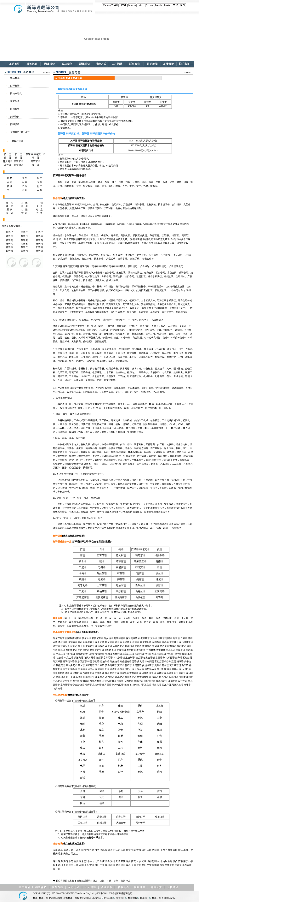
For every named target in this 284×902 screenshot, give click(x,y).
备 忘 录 (177, 254)
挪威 (116, 622)
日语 (101, 549)
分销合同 (106, 276)
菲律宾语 (140, 567)
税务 (86, 497)
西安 (133, 861)
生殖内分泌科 (141, 448)
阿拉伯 (124, 622)
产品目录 (62, 258)
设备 (101, 747)
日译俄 (9, 250)
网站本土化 (155, 408)
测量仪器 (73, 424)
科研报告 (105, 254)
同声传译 (140, 822)
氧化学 (98, 460)
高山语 (81, 642)
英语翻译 (86, 898)
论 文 (24, 189)
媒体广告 (69, 333)
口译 (120, 771)
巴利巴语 (148, 657)
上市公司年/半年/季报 (180, 290)
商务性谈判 (63, 216)
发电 (140, 428)
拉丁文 (94, 626)
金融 (171, 333)
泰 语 (35, 165)
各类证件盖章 (74, 391)
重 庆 (9, 209)
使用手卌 (66, 404)
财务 (79, 497)
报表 (140, 797)
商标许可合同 (76, 484)
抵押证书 (131, 487)
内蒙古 (66, 853)
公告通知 (144, 266)
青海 (138, 849)
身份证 (114, 235)
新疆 (170, 849)
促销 (99, 524)
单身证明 (154, 235)
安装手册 (134, 258)
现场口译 (159, 816)
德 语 (7, 157)
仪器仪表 (122, 357)
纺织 (111, 360)
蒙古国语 (157, 657)
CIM (180, 424)
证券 (62, 300)
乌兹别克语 (125, 661)
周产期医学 (156, 448)
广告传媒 (125, 337)
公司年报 (180, 312)
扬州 (123, 865)
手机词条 (106, 428)
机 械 (9, 186)
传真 (158, 330)
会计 (72, 497)
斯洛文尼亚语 (97, 650)
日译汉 (39, 232)
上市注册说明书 (177, 308)
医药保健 (97, 353)
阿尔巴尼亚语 (60, 638)
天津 (164, 849)
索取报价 (15, 101)
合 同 (9, 182)
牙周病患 (62, 460)
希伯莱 (147, 622)
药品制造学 (110, 460)
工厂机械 (104, 420)
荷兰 (158, 618)
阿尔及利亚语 (74, 638)
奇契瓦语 (137, 665)
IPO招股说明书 (155, 286)
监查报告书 (181, 504)
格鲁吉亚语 (91, 642)
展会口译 (101, 816)
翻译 (71, 524)
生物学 (88, 460)
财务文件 (57, 286)
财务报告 (85, 286)
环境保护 (155, 353)
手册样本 (95, 349)
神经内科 (97, 452)
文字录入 (82, 759)
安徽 (55, 849)
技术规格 (137, 349)
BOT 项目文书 (83, 308)
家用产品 (62, 357)
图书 (121, 797)
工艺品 (132, 357)
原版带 (154, 319)
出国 (159, 747)
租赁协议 (141, 276)
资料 (60, 504)
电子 (82, 765)
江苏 (118, 849)
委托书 (119, 391)
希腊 (155, 622)
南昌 (128, 861)
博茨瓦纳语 (150, 669)
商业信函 (69, 254)
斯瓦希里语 (169, 657)
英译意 (9, 243)
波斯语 (159, 585)
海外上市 (146, 308)
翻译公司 (127, 893)
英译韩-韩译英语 (140, 549)
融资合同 (148, 272)
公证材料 (108, 208)
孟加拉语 (146, 646)
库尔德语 (82, 669)
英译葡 (9, 240)
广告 (159, 735)
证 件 (24, 186)
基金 (69, 300)
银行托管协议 (118, 312)
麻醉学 (147, 452)
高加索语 (72, 642)
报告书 (95, 444)
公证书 (165, 235)
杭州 (76, 861)
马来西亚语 (140, 561)
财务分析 (117, 254)
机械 (58, 414)
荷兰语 (7, 165)
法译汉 (24, 232)
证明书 (77, 487)
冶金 (120, 729)
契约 (100, 326)
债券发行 (134, 300)
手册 (121, 791)
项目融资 (99, 341)
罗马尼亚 (62, 622)
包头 (86, 865)
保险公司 (134, 308)
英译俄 (24, 240)
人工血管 (176, 463)
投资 (67, 337)
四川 (159, 849)
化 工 (39, 186)
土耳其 (94, 622)
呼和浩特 (179, 865)
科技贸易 (57, 254)
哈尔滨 (160, 865)
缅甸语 (82, 573)
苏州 (86, 861)
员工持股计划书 (96, 290)
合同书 (100, 473)
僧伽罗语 (183, 677)
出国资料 (97, 208)
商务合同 (84, 326)
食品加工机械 (141, 420)
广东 (76, 849)
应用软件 (108, 319)
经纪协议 (168, 276)
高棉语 (165, 642)
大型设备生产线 (77, 208)
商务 (62, 204)
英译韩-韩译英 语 (35, 154)
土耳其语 (102, 585)
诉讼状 (98, 484)
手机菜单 (97, 428)
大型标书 (62, 208)
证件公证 (57, 235)
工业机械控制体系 (112, 408)
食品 (101, 729)
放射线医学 (159, 452)
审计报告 (130, 254)
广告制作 (90, 524)
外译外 (159, 597)
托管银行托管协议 (118, 300)
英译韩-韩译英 (85, 618)
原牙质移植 (175, 456)
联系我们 (144, 898)
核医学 (170, 452)
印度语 (82, 591)
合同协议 (166, 254)
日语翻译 (96, 898)
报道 (65, 518)
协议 (62, 272)
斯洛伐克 (171, 622)
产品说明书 (82, 349)
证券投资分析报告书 (75, 304)
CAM (172, 424)
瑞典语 (140, 573)
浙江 (180, 849)
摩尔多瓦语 (71, 665)
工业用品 (85, 357)
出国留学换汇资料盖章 (81, 388)
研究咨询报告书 (96, 304)
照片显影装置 (150, 424)
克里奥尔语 (59, 673)
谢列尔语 (109, 677)
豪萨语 (101, 642)
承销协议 (129, 290)
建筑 (120, 705)
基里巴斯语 (129, 657)
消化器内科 (181, 444)
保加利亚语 (132, 638)
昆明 (154, 861)
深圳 (55, 861)
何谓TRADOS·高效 (20, 132)
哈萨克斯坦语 (77, 684)
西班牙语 (18, 161)
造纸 (159, 723)
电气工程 (178, 353)
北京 (60, 849)
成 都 (9, 206)
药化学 (79, 460)
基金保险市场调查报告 (97, 312)
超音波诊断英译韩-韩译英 (78, 463)
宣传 (58, 518)
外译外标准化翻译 (11, 226)
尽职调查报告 (139, 286)
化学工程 (73, 353)
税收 (73, 337)
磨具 (76, 428)
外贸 (140, 729)
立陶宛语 (160, 591)
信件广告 (108, 524)
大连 (133, 865)
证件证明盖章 (62, 388)
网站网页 (144, 319)
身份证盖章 (147, 388)
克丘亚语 (174, 665)
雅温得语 (124, 673)
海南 (154, 865)
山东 (144, 849)
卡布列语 (149, 661)
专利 (82, 797)
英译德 (39, 236)
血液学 (70, 448)
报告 (100, 518)
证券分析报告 (134, 508)
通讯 (140, 759)
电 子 (9, 189)
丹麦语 (101, 579)
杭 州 (24, 206)
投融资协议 (161, 290)
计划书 (178, 330)
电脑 (62, 398)
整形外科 (138, 444)
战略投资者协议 (144, 290)
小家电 (61, 428)
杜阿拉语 (139, 669)
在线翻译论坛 (169, 898)
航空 (101, 723)
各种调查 (94, 508)
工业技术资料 (81, 420)
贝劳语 (157, 665)
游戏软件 (120, 319)
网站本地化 (16, 93)
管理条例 (107, 337)
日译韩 (24, 250)
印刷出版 (62, 360)
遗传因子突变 (170, 460)
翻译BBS (108, 898)
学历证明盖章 (162, 388)
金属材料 (101, 360)
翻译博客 (132, 898)
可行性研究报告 (152, 337)
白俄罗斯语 (144, 638)
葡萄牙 (126, 618)
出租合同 (143, 484)
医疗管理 (141, 456)
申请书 (105, 444)
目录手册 (122, 258)
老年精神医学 (135, 452)
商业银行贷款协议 (97, 300)
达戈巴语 (186, 669)
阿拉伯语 (18, 165)
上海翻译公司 (70, 898)
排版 (158, 528)
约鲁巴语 (77, 673)
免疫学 (79, 448)
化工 (120, 717)
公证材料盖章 (106, 391)
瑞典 (102, 622)
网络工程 (73, 357)
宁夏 (133, 849)
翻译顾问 (15, 116)
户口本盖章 (133, 388)
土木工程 (120, 353)
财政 (116, 337)
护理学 (86, 467)
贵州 (86, 849)
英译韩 (9, 236)
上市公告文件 (76, 312)
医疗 (57, 467)
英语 (82, 549)
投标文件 (99, 280)
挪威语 (159, 579)
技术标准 (98, 258)
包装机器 (155, 420)
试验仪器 (85, 424)
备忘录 (182, 326)
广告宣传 (75, 518)
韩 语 (35, 157)
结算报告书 (112, 504)
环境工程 (85, 353)
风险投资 (76, 341)
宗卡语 (81, 665)
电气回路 (175, 428)
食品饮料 (166, 353)
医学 (57, 438)
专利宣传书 (63, 491)
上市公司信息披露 (175, 286)
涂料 (140, 747)
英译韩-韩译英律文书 (89, 337)
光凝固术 (73, 452)
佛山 (91, 861)
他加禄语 (121, 650)
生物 (140, 765)
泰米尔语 (141, 650)
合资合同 (109, 272)
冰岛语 (147, 684)
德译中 (9, 247)
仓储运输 (90, 360)
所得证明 (101, 487)
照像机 (125, 424)
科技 (82, 771)
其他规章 (83, 508)
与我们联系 (17, 141)
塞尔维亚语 (71, 650)
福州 (60, 865)
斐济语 (152, 673)
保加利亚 (167, 618)
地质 (101, 735)
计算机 (142, 357)
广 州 (39, 203)
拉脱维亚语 (187, 642)
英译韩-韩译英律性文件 (79, 204)
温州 (112, 861)
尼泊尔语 (121, 585)
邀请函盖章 (177, 388)
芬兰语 (121, 579)
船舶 (104, 432)
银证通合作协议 (66, 308)
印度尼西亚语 (159, 653)
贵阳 (65, 865)
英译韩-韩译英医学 (111, 456)
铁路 (71, 360)
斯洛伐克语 (83, 650)
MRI (96, 463)
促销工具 (62, 524)
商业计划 (137, 337)
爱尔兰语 (140, 585)
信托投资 (87, 341)
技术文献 (78, 404)
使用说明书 (124, 349)
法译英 (24, 243)
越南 (151, 618)
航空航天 (178, 372)
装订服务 (83, 227)
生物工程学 (137, 460)
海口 (65, 861)
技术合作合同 (122, 480)
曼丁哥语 (70, 677)
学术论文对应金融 (78, 511)
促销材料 (108, 333)
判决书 (88, 484)
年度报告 (133, 326)
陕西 (154, 849)
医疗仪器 (80, 438)
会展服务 (159, 753)
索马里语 (184, 665)
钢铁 (82, 723)
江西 (123, 849)
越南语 (159, 561)
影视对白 (83, 319)
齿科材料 (162, 456)
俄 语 (18, 157)
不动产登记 (119, 487)
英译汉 (24, 247)
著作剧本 (71, 319)
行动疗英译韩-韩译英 (115, 452)
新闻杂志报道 (89, 518)
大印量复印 (70, 227)
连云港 (56, 869)
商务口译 (121, 816)
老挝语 (101, 567)
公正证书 (143, 487)
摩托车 (88, 432)
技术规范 (87, 280)
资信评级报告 (148, 304)
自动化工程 (110, 357)
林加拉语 (176, 669)
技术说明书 (164, 204)
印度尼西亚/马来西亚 (77, 626)
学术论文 (73, 444)
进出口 (101, 753)
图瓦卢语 (166, 684)
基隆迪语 (171, 673)
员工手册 (76, 280)
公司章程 (153, 254)
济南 (180, 861)
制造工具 (128, 408)
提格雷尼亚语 (163, 680)
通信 (140, 705)
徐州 (107, 865)
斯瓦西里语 (110, 650)
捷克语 (140, 579)
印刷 (165, 528)
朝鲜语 (168, 638)
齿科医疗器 (129, 463)
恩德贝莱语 (177, 684)
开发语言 (179, 404)
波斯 (162, 622)
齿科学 (152, 456)
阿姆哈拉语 (118, 684)
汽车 (181, 349)
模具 (101, 741)
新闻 (120, 741)
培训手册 (139, 204)
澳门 (175, 861)
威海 (118, 865)
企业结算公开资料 (152, 504)
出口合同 (129, 276)
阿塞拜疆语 (119, 638)
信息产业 (95, 319)
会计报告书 (98, 504)
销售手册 (141, 254)
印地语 (148, 653)
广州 (191, 849)
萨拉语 (96, 661)
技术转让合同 (92, 276)
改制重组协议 (78, 290)
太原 (76, 865)
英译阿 (39, 243)
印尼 (139, 622)
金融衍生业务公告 (166, 304)
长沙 (138, 861)
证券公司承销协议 (166, 300)
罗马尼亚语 (82, 597)
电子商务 (162, 333)
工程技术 (60, 349)
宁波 (91, 865)
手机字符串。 (119, 428)
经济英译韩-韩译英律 (64, 326)
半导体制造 (157, 428)
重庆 (55, 853)
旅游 (82, 717)
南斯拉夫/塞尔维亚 (78, 622)
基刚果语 (80, 677)
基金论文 (155, 312)
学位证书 (83, 235)
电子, (72, 414)
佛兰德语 (62, 642)
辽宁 (128, 849)
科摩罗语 (75, 680)
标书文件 (146, 258)
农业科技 (131, 353)
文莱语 (98, 673)
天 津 (39, 206)
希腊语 (82, 579)
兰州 (159, 861)
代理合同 (66, 276)
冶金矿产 (97, 357)
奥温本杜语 (96, 680)
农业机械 (127, 420)
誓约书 (153, 487)
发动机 (72, 432)
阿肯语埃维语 (144, 677)
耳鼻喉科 (150, 444)
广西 (81, 849)
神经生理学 (84, 456)
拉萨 (191, 861)
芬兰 (144, 618)
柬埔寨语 (121, 567)
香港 (60, 853)
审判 (106, 484)
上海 (185, 849)
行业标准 (86, 258)
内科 (122, 444)
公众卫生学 (75, 467)
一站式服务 (176, 528)
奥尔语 (120, 669)
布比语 (160, 669)
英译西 (39, 240)
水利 (82, 729)
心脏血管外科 (115, 448)
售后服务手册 (122, 333)
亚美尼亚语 (121, 597)
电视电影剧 (121, 208)
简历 (159, 791)
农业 (159, 717)
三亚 (102, 865)
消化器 (128, 448)
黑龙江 (74, 853)
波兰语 (159, 573)
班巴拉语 (129, 669)
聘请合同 (183, 272)
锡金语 (73, 669)
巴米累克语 (88, 673)
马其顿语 (140, 597)
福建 (65, 849)
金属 (159, 741)
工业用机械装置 (133, 432)
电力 (147, 428)
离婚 (92, 487)
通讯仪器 (85, 428)
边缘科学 (171, 357)
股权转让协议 (135, 272)
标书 (101, 791)
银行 (55, 300)
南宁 (185, 861)
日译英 (39, 247)
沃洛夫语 (78, 657)
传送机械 (62, 432)
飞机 (111, 432)
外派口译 (101, 822)
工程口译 (82, 822)
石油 (180, 357)
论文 (101, 797)
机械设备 (159, 357)
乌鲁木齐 (169, 865)
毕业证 (94, 235)
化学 (159, 759)
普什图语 (100, 665)
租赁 (60, 337)
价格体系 (136, 609)
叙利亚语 (181, 646)
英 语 (7, 154)
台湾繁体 (151, 650)
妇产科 (160, 444)
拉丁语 (81, 646)
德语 (120, 549)
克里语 (120, 665)
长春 (107, 861)
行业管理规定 (159, 266)
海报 (78, 333)
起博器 (154, 463)
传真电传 (81, 254)
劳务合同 (155, 484)
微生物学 (62, 456)
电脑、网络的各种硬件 (160, 404)
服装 (82, 735)
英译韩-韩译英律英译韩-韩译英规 (72, 266)
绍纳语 (180, 661)
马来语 (108, 646)
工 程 (39, 189)
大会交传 (121, 822)
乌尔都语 (121, 591)
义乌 (144, 861)
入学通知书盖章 (103, 388)
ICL (185, 448)
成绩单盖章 (119, 388)
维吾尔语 (160, 555)
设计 (152, 528)
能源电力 (143, 353)
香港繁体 (160, 650)
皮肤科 (170, 444)
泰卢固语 (131, 650)
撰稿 (78, 524)
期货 (185, 333)
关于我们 (120, 898)
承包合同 (172, 272)
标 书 (39, 178)
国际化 (167, 408)
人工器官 (164, 463)
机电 (120, 765)
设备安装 (151, 204)
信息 (143, 524)
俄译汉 (9, 232)
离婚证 (185, 235)
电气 (65, 414)
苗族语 (73, 646)
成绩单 (104, 235)
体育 (82, 753)
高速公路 (121, 753)
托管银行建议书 (114, 290)
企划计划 (93, 254)
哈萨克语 (121, 561)
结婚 (85, 487)
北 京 (9, 203)
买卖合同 (160, 272)
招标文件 (111, 280)
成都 (149, 861)
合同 (95, 204)
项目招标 (64, 280)
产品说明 (128, 204)
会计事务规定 (69, 508)
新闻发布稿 (137, 333)
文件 (76, 480)
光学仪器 (136, 424)
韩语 (82, 555)
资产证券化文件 (130, 304)
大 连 (24, 209)
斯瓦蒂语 (163, 677)
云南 (175, 849)
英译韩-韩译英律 (105, 511)
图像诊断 (57, 463)
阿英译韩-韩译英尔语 (64, 661)
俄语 (159, 549)
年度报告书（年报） (130, 504)
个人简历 (157, 391)
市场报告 (120, 508)
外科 (129, 444)
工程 (120, 747)
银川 (55, 865)
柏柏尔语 (187, 657)
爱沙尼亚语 (101, 597)
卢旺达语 (90, 665)
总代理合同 (107, 480)
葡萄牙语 (35, 161)
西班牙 (136, 618)
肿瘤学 (102, 448)
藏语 (101, 561)
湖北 (102, 849)
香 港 (39, 212)
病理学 (72, 456)
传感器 (163, 424)
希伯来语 (100, 653)
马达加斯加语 (109, 680)
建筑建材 (120, 360)
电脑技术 (99, 404)
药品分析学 (123, 460)
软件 (150, 357)
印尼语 (82, 567)
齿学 (71, 438)
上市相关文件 (71, 286)
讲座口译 (85, 216)
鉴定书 (172, 487)
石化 (82, 741)
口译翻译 (15, 85)
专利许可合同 (178, 480)
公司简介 (116, 204)
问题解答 (15, 109)
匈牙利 (184, 618)
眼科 (178, 448)
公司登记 (62, 487)
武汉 (123, 861)
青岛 (128, 865)
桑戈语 (140, 661)
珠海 (60, 861)
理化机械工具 (99, 424)
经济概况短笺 (135, 511)
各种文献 (85, 444)
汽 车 (24, 178)
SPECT (105, 463)
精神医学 (85, 452)
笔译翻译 (15, 78)
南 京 (39, 209)
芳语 (134, 661)
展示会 (74, 216)
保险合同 (78, 276)
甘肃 (71, 849)
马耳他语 (119, 677)
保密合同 (136, 480)
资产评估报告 (122, 286)
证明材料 (150, 333)
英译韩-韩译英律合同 (67, 473)
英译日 (24, 236)
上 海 (24, 203)
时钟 (111, 424)
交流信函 (145, 391)
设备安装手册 (109, 349)
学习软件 (132, 319)
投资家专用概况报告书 (155, 511)
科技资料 (104, 204)
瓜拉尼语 (182, 680)
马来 (132, 622)
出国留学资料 (132, 391)
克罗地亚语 (175, 642)
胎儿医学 (168, 448)
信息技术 (171, 349)
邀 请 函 (57, 239)
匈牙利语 (82, 585)
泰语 (159, 567)
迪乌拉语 (92, 669)
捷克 (176, 618)
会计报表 (176, 204)
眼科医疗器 (143, 463)
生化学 (95, 456)
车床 (140, 741)
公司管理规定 (176, 266)
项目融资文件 (113, 304)
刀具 (69, 428)
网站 (82, 803)
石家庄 (188, 865)
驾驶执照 (125, 235)
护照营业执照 (140, 235)
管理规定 (132, 266)
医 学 (39, 182)
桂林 (112, 865)
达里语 (176, 638)
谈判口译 (140, 816)
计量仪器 (62, 424)
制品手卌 (66, 420)
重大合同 (64, 290)
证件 (101, 759)
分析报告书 (107, 508)
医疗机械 (184, 460)
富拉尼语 (159, 661)
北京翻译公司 (56, 898)
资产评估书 (167, 312)
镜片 (118, 424)
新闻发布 (74, 258)
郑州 (144, 865)
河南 (97, 849)
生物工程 (62, 353)
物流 (101, 717)
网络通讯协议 (140, 404)
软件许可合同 (162, 480)
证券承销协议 (155, 276)
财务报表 (76, 504)
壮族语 (59, 657)
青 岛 (24, 212)
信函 (101, 803)
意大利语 (7, 161)
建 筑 (9, 178)
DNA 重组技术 (153, 460)
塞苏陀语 (108, 657)
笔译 (104, 216)
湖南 (107, 849)
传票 (113, 484)
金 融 (24, 182)
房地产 (79, 360)
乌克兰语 (140, 591)
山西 (149, 849)
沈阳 (97, 861)
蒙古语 (82, 561)
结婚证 (175, 235)
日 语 (18, 154)
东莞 (71, 861)
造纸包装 (178, 376)
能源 (140, 717)
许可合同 (117, 276)
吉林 (112, 849)
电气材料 (130, 428)
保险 (93, 497)
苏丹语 (178, 657)
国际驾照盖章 (90, 391)
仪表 (82, 747)
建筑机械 (115, 420)
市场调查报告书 (175, 508)
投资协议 (121, 272)
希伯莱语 (102, 591)
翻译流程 (15, 124)
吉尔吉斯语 (145, 642)
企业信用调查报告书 (153, 508)
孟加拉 (61, 626)
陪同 (159, 771)
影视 (82, 777)
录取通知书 (70, 235)
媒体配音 (140, 753)
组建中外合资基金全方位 (105, 308)
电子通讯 (108, 353)
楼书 (159, 797)
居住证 (67, 239)
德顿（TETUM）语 (134, 684)
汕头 (164, 861)
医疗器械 (178, 368)
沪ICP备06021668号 (105, 893)
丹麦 (109, 622)
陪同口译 (82, 816)
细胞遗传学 (129, 456)
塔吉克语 (156, 684)
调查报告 (168, 330)
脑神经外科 (91, 448)
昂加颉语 (60, 677)
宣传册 (86, 333)
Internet (126, 404)
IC (167, 428)
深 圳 (9, 212)
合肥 (81, 865)
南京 (81, 861)
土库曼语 (180, 650)
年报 (67, 504)
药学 (64, 438)
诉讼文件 (131, 484)
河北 (91, 849)
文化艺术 (60, 319)
